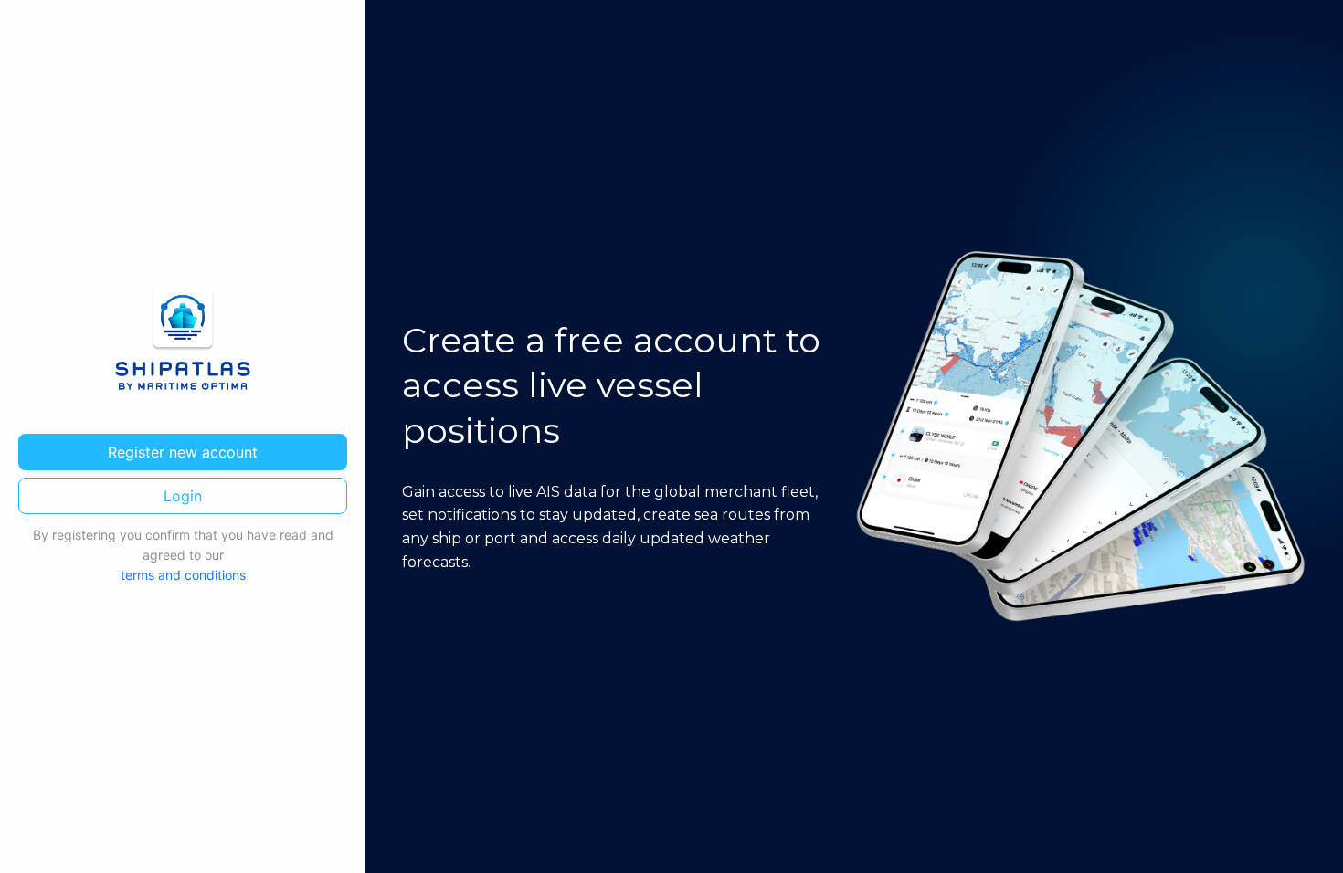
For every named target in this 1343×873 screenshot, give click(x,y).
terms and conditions (183, 575)
